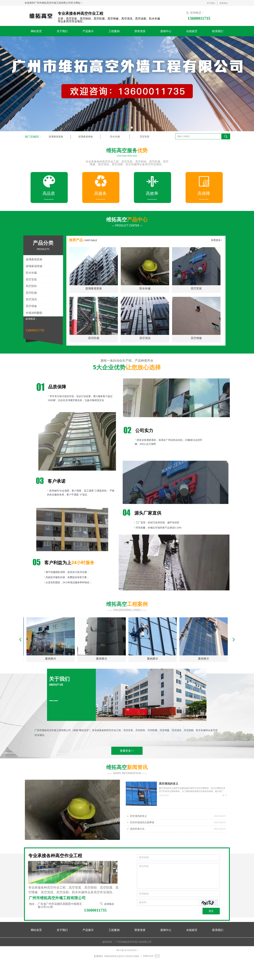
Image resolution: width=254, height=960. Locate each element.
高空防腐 (31, 292)
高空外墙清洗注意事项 (142, 822)
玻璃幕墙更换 (56, 136)
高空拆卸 (31, 286)
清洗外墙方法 (137, 829)
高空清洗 (31, 299)
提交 (211, 911)
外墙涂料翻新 (34, 312)
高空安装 (144, 136)
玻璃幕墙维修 (85, 136)
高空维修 (31, 306)
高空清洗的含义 (138, 816)
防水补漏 (115, 136)
